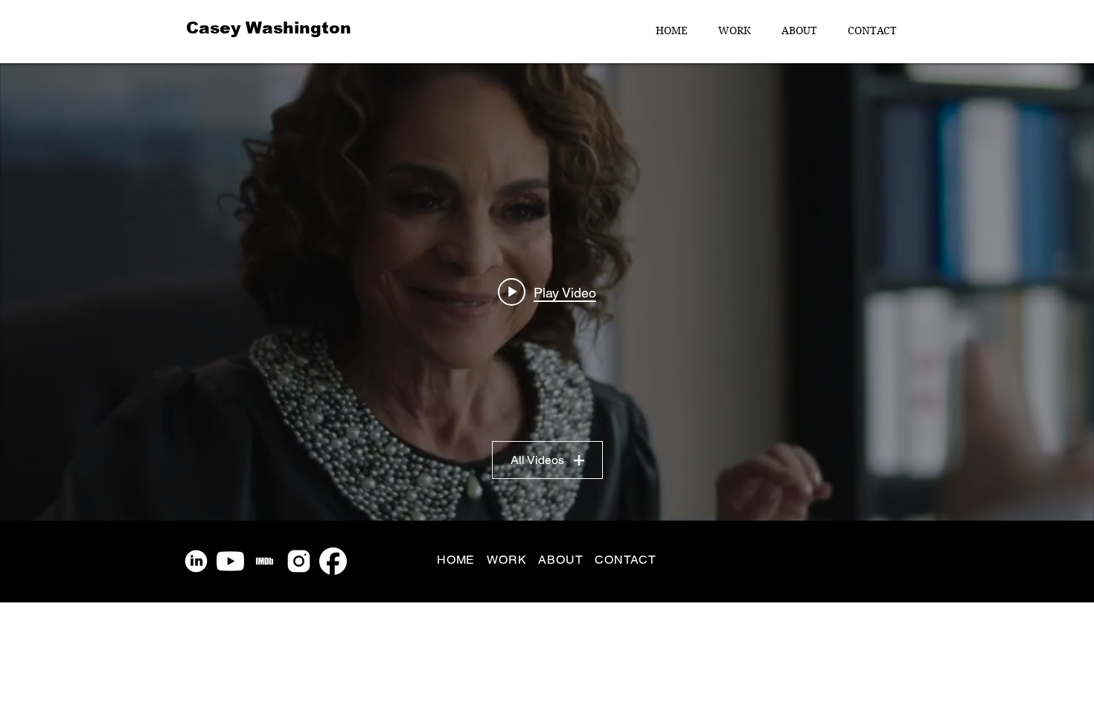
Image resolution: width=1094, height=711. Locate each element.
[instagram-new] (299, 561)
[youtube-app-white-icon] (230, 561)
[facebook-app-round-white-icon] (333, 561)
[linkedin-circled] (196, 561)
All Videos (537, 460)
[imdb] (264, 561)
